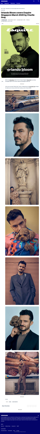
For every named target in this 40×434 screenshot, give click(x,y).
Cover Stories (3, 10)
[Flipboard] (36, 416)
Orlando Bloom (11, 79)
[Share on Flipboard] (7, 23)
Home (2, 8)
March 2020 (29, 79)
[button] (32, 1)
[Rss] (38, 416)
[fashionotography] (4, 1)
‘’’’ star (32, 86)
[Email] (9, 23)
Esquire (4, 8)
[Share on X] (5, 23)
